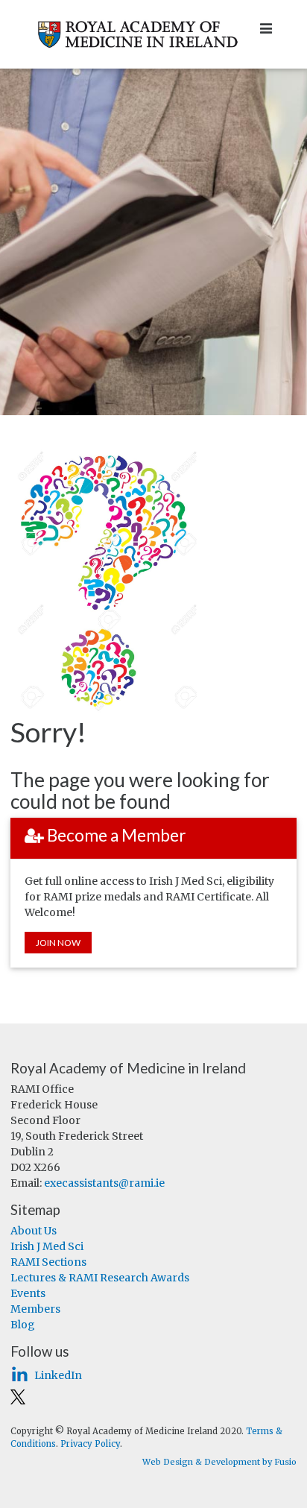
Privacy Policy (90, 1444)
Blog (22, 1324)
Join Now (58, 942)
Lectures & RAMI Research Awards (99, 1277)
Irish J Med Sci (46, 1246)
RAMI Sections (48, 1262)
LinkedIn (58, 1375)
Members (35, 1309)
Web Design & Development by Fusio (219, 1462)
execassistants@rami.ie (104, 1183)
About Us (33, 1230)
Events (27, 1293)
